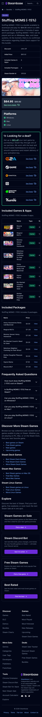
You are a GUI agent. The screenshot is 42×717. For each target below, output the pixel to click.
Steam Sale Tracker (30, 647)
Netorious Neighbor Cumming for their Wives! (20, 255)
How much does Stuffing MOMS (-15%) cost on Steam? (17, 382)
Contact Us (34, 712)
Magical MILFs (9, 329)
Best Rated (26, 615)
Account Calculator (10, 695)
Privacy (6, 712)
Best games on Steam (15, 443)
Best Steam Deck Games (16, 459)
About (26, 712)
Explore (6, 699)
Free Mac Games (12, 476)
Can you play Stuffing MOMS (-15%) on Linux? (19, 416)
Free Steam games (13, 445)
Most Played (27, 619)
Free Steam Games (29, 658)
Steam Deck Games (30, 636)
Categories (7, 651)
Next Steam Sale (9, 691)
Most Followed (28, 624)
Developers (7, 659)
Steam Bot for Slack (11, 687)
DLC (4, 619)
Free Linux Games (13, 490)
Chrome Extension (10, 678)
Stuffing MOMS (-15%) (23, 9)
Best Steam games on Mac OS (18, 473)
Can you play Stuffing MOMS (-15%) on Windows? (19, 399)
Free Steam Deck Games (16, 462)
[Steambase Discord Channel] (22, 696)
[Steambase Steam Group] (26, 696)
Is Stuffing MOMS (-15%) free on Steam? (17, 390)
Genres (5, 647)
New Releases (27, 628)
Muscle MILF (8, 367)
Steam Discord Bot (10, 682)
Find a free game (20, 574)
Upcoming (26, 632)
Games (5, 615)
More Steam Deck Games (16, 464)
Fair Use (20, 712)
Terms (13, 712)
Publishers (7, 664)
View (36, 324)
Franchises (7, 668)
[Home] (2, 9)
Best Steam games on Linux (17, 487)
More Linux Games (13, 492)
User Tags (7, 655)
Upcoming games (13, 450)
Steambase (25, 679)
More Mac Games (13, 478)
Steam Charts (8, 632)
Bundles (9, 9)
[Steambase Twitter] (29, 696)
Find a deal (20, 527)
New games (10, 448)
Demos (5, 624)
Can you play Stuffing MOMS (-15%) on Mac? (19, 408)
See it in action (20, 552)
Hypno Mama (8, 362)
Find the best (19, 596)
